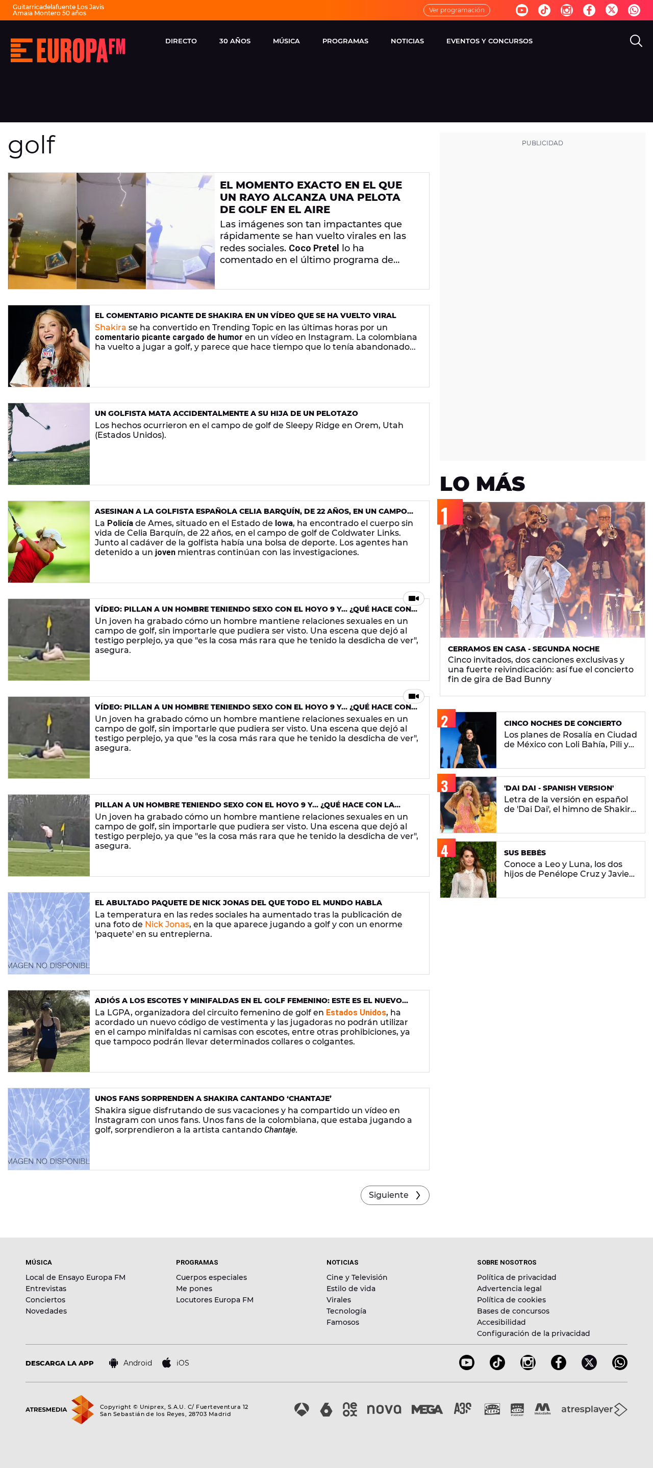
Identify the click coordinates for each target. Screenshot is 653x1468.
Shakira (111, 327)
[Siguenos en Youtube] (522, 10)
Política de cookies (511, 1299)
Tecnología (346, 1311)
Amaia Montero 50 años (49, 13)
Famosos (342, 1322)
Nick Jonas (167, 924)
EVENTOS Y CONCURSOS (489, 41)
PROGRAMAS (345, 41)
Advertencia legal (509, 1288)
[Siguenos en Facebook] (589, 10)
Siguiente (389, 1195)
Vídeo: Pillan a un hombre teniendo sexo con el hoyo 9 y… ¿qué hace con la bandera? (253, 613)
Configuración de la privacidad (533, 1333)
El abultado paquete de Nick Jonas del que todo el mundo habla (238, 902)
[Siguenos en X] (589, 1367)
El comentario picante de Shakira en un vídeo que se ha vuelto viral (245, 315)
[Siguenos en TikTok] (497, 1367)
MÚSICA (286, 41)
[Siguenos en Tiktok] (544, 10)
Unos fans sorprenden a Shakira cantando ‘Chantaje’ (213, 1098)
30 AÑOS (234, 41)
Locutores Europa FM (215, 1299)
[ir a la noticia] (111, 231)
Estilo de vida (350, 1288)
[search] (636, 41)
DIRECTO (181, 41)
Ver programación (457, 10)
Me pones (194, 1288)
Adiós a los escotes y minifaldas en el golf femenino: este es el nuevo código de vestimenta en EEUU (248, 1005)
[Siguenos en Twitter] (612, 10)
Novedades (46, 1311)
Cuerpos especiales (211, 1277)
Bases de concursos (513, 1311)
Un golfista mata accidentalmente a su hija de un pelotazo (226, 413)
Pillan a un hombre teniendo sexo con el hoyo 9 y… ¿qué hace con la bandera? (244, 809)
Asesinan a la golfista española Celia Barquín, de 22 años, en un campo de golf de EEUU (251, 516)
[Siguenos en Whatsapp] (634, 10)
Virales (338, 1299)
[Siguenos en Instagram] (567, 10)
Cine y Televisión (357, 1277)
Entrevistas (46, 1288)
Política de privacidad (517, 1277)
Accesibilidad (501, 1322)
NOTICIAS (407, 41)
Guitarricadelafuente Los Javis (58, 7)
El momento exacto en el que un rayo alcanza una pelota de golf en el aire (311, 197)
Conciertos (45, 1299)
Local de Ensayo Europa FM (75, 1277)
